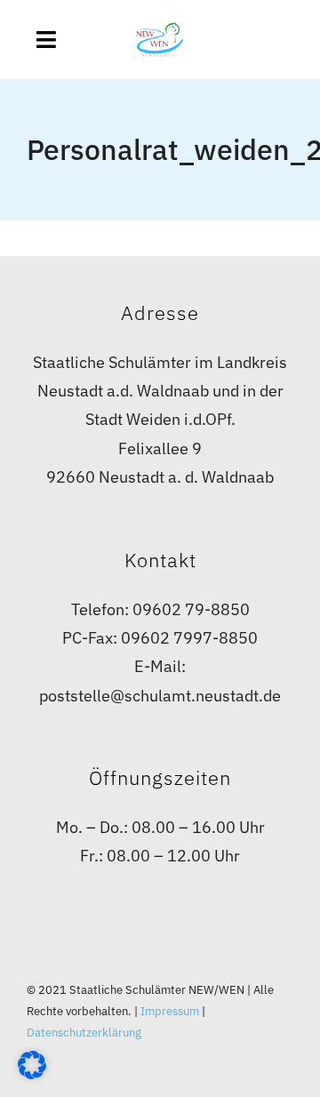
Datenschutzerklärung (84, 1032)
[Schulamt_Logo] (160, 30)
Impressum (169, 1011)
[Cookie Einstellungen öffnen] (32, 1073)
